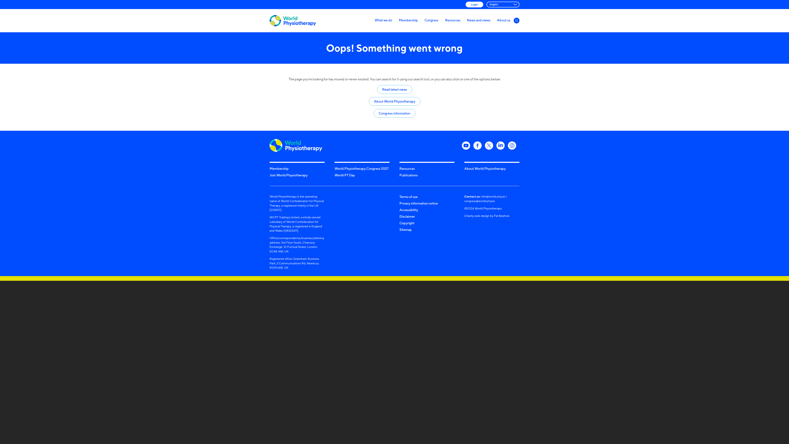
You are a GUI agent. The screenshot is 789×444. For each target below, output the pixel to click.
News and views (478, 20)
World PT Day (345, 175)
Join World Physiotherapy (289, 175)
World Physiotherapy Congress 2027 (362, 168)
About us (503, 20)
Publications (408, 175)
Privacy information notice (418, 203)
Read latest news (394, 89)
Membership (408, 20)
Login (474, 4)
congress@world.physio (479, 201)
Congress (431, 20)
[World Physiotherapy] (293, 20)
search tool (421, 79)
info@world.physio (493, 196)
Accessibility (408, 210)
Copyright (406, 223)
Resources (452, 20)
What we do (383, 20)
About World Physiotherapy (394, 101)
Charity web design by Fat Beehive (486, 215)
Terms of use (408, 197)
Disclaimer (407, 216)
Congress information (394, 113)
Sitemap (405, 230)
